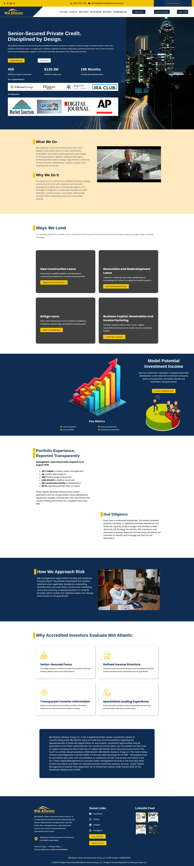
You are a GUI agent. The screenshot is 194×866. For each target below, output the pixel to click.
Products (73, 12)
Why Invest (84, 12)
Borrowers (107, 12)
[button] (10, 87)
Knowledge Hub (120, 12)
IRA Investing (95, 12)
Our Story (64, 12)
